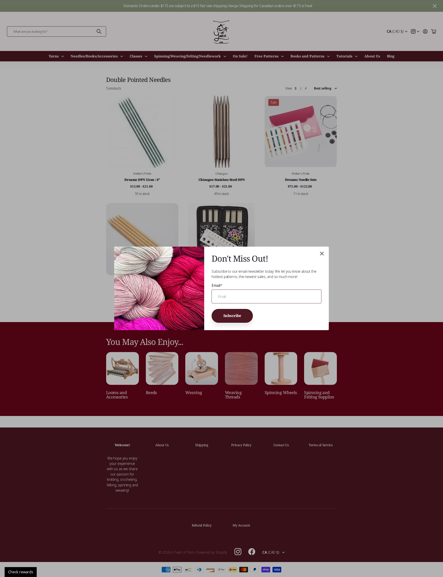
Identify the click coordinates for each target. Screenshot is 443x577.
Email (217, 285)
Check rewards (20, 571)
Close (322, 253)
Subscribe (232, 315)
